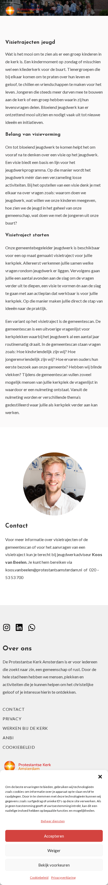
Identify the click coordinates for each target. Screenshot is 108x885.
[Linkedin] (19, 627)
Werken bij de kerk (25, 728)
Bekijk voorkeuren (54, 865)
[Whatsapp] (32, 627)
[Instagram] (6, 627)
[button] (100, 776)
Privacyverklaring (63, 877)
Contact (14, 709)
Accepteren (54, 836)
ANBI (8, 737)
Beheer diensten (53, 821)
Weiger (54, 850)
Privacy (12, 718)
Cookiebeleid (39, 877)
